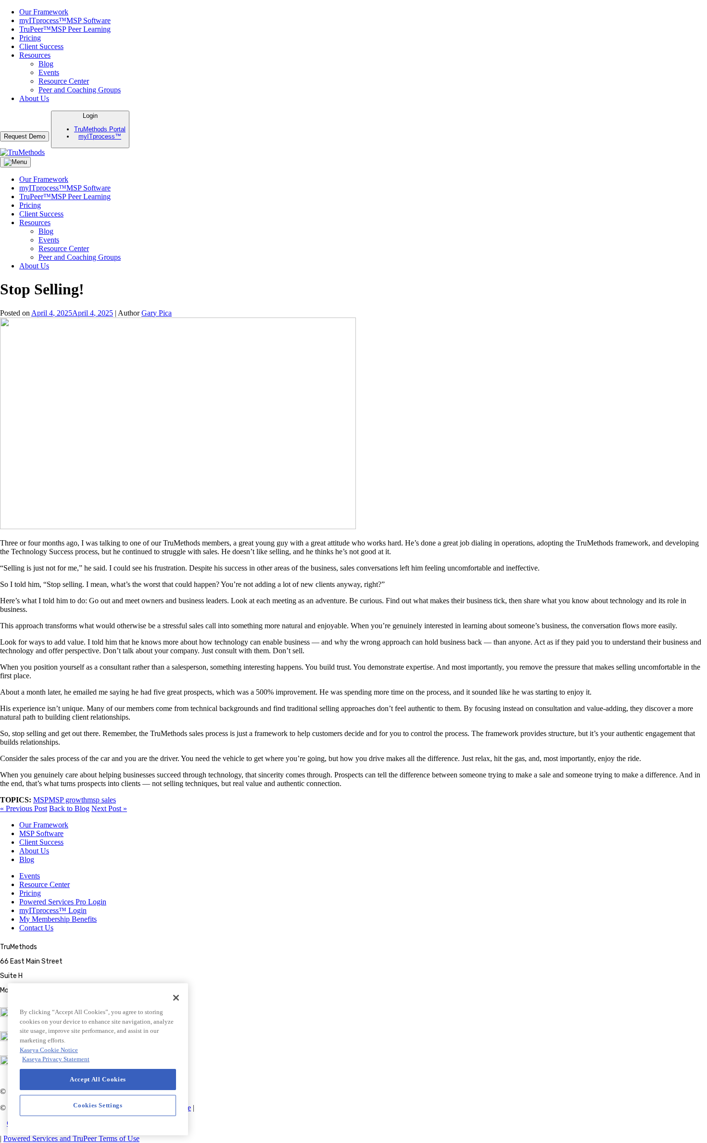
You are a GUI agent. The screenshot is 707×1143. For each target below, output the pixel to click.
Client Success (41, 46)
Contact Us (36, 928)
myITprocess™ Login (53, 910)
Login (100, 126)
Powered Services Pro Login (62, 902)
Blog (45, 64)
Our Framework (43, 12)
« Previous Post (23, 808)
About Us (34, 98)
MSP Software (65, 20)
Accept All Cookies (98, 1079)
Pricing (30, 38)
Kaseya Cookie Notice (49, 1050)
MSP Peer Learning (65, 29)
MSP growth (68, 800)
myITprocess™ (99, 136)
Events (48, 72)
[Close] (176, 997)
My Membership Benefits (58, 919)
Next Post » (109, 808)
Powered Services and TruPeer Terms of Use (71, 1138)
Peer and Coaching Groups (79, 90)
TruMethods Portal (100, 129)
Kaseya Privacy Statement (55, 1059)
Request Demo (24, 136)
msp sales (101, 800)
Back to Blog (69, 808)
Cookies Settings (32, 1123)
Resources (34, 55)
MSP (41, 800)
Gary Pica (156, 313)
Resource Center (63, 81)
